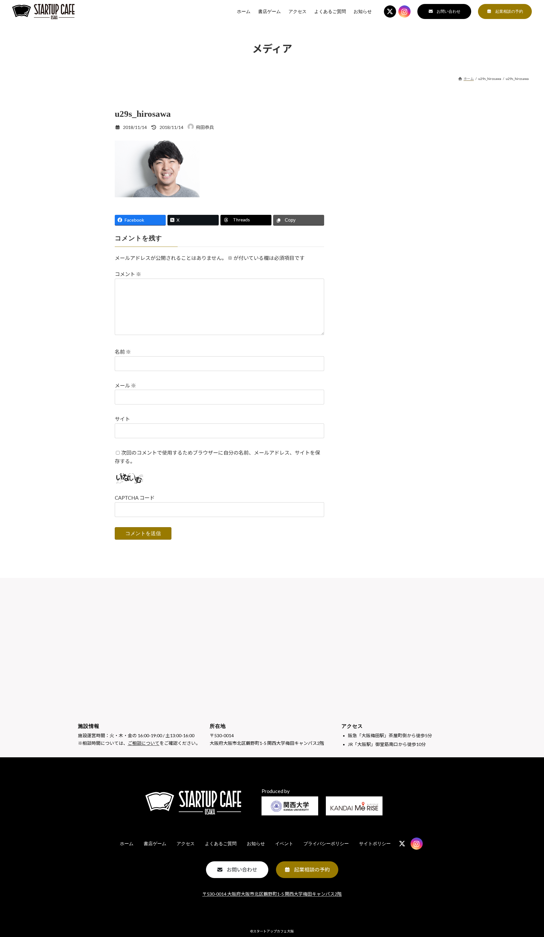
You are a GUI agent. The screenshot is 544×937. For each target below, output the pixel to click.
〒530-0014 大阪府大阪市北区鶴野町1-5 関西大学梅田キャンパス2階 (272, 893)
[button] (444, 11)
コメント (128, 274)
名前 (123, 352)
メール (125, 385)
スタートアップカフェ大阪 (273, 931)
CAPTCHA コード (135, 498)
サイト (122, 419)
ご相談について (144, 743)
